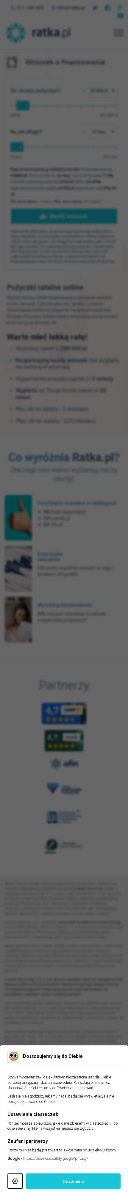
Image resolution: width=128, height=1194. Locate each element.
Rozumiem (73, 1181)
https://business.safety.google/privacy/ (55, 1158)
